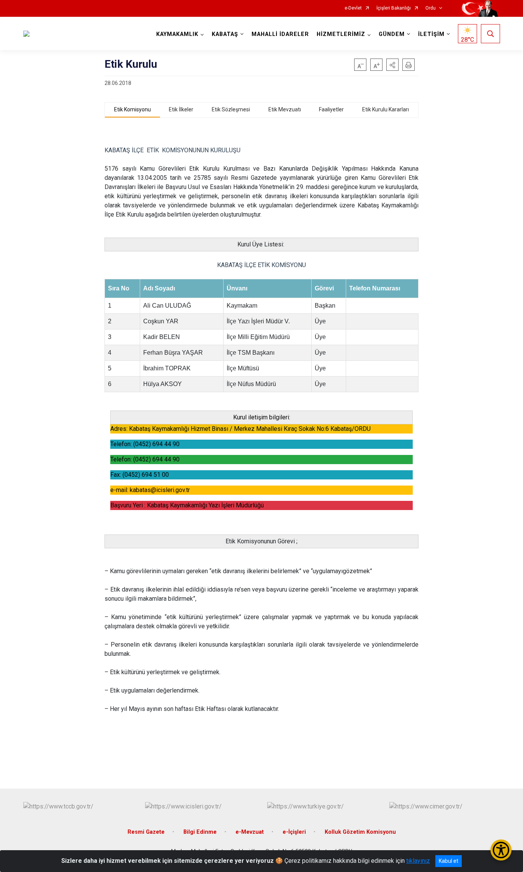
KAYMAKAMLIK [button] (177, 34)
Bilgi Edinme (200, 832)
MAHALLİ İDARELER (280, 34)
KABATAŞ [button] (225, 34)
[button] (392, 65)
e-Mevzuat (249, 832)
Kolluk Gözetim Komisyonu (360, 832)
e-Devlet (353, 8)
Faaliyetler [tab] (331, 109)
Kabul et (448, 861)
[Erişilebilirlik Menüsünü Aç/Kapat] (501, 850)
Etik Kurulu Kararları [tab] (385, 109)
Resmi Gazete (146, 832)
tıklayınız (418, 860)
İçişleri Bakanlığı (393, 8)
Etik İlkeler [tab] (181, 109)
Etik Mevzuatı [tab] (284, 109)
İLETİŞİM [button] (431, 34)
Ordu (430, 8)
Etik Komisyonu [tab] (132, 109)
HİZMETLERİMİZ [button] (341, 34)
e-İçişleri (294, 832)
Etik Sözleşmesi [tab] (231, 109)
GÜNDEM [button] (392, 34)
